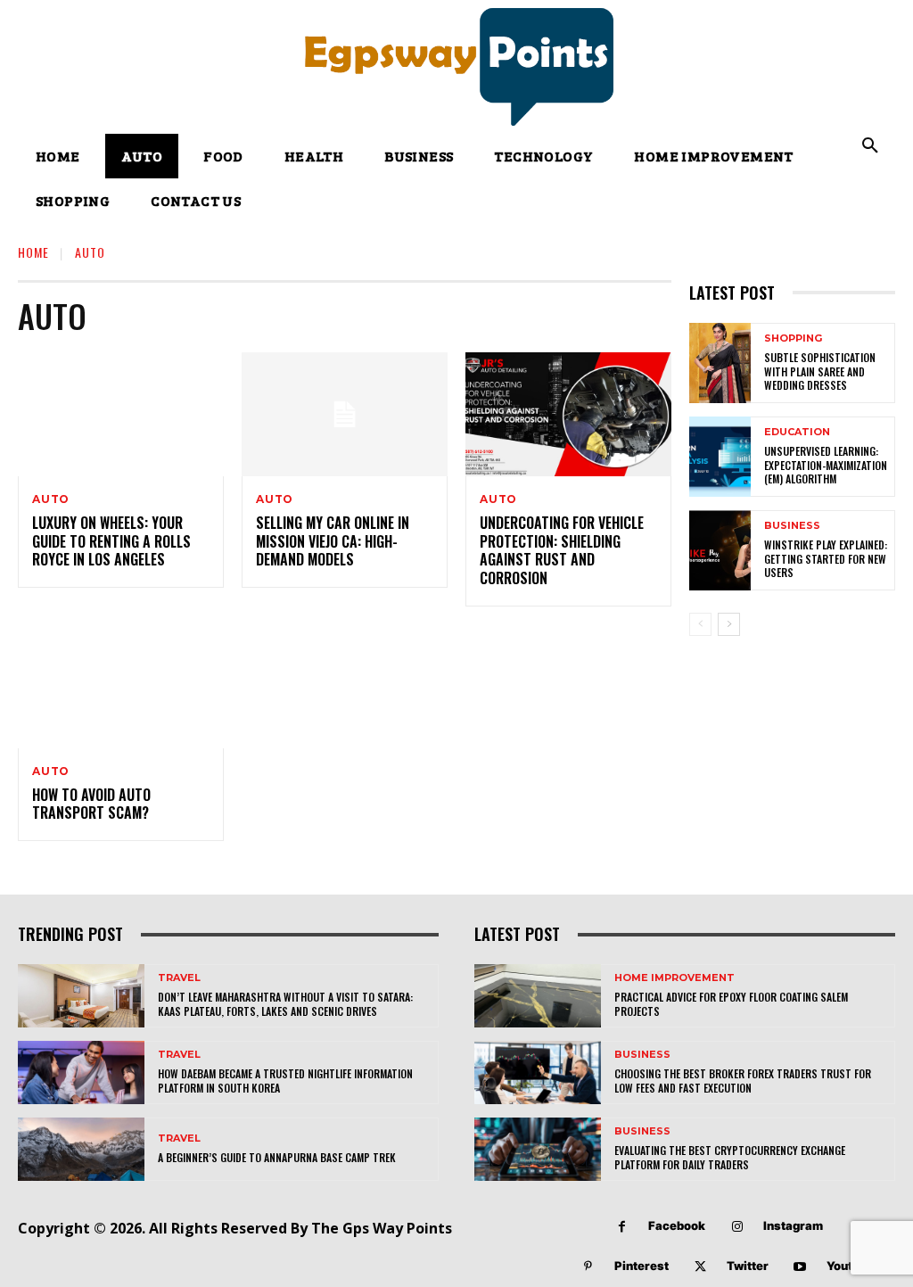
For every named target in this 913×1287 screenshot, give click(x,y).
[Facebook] (621, 1226)
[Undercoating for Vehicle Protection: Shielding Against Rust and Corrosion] (568, 414)
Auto (51, 499)
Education (797, 432)
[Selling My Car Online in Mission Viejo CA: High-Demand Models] (345, 414)
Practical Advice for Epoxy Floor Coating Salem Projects (731, 1004)
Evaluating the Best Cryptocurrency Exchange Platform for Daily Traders (729, 1157)
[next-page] (729, 624)
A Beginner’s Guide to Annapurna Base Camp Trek (277, 1157)
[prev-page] (700, 624)
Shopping (793, 338)
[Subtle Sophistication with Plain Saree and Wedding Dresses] (720, 363)
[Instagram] (737, 1226)
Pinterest (641, 1265)
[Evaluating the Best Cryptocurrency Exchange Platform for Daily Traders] (537, 1149)
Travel (179, 978)
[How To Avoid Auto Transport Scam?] (121, 686)
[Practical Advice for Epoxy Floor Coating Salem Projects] (537, 995)
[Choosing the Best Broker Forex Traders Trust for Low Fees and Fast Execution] (537, 1072)
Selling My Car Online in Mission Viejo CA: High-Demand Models (332, 541)
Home (33, 252)
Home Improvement (674, 978)
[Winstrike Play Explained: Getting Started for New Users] (720, 550)
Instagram (793, 1225)
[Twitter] (700, 1267)
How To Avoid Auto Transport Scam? (91, 804)
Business (792, 526)
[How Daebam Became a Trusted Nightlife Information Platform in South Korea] (81, 1072)
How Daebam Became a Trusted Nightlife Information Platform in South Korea (285, 1080)
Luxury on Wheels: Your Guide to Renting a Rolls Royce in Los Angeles (111, 541)
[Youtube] (800, 1267)
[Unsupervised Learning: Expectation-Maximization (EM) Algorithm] (720, 457)
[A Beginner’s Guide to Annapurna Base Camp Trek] (81, 1149)
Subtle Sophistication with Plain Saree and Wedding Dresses (820, 371)
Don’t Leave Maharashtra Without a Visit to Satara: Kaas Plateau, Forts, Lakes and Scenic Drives (285, 1004)
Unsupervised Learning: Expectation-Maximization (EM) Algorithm (825, 464)
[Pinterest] (588, 1267)
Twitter (748, 1265)
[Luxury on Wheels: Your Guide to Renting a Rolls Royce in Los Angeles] (121, 414)
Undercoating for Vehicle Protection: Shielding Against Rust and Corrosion (562, 550)
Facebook (676, 1225)
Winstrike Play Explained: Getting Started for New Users (825, 558)
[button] (870, 146)
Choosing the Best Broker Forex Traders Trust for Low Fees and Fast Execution (742, 1080)
